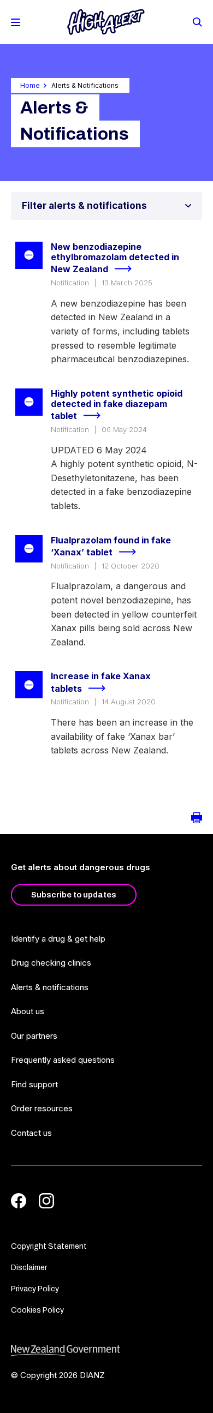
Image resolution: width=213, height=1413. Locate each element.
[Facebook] (18, 1200)
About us (27, 1011)
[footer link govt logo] (106, 1350)
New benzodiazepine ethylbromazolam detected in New (115, 258)
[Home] (106, 22)
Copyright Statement (49, 1246)
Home (30, 85)
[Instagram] (46, 1200)
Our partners (34, 1036)
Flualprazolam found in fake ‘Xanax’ (111, 546)
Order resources (42, 1108)
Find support (34, 1084)
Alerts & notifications (49, 987)
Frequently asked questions (63, 1060)
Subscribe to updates (73, 894)
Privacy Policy (35, 1289)
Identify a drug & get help (58, 938)
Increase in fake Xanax (101, 682)
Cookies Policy (37, 1310)
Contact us (31, 1133)
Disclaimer (29, 1268)
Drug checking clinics (51, 962)
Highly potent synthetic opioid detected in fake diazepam (116, 404)
